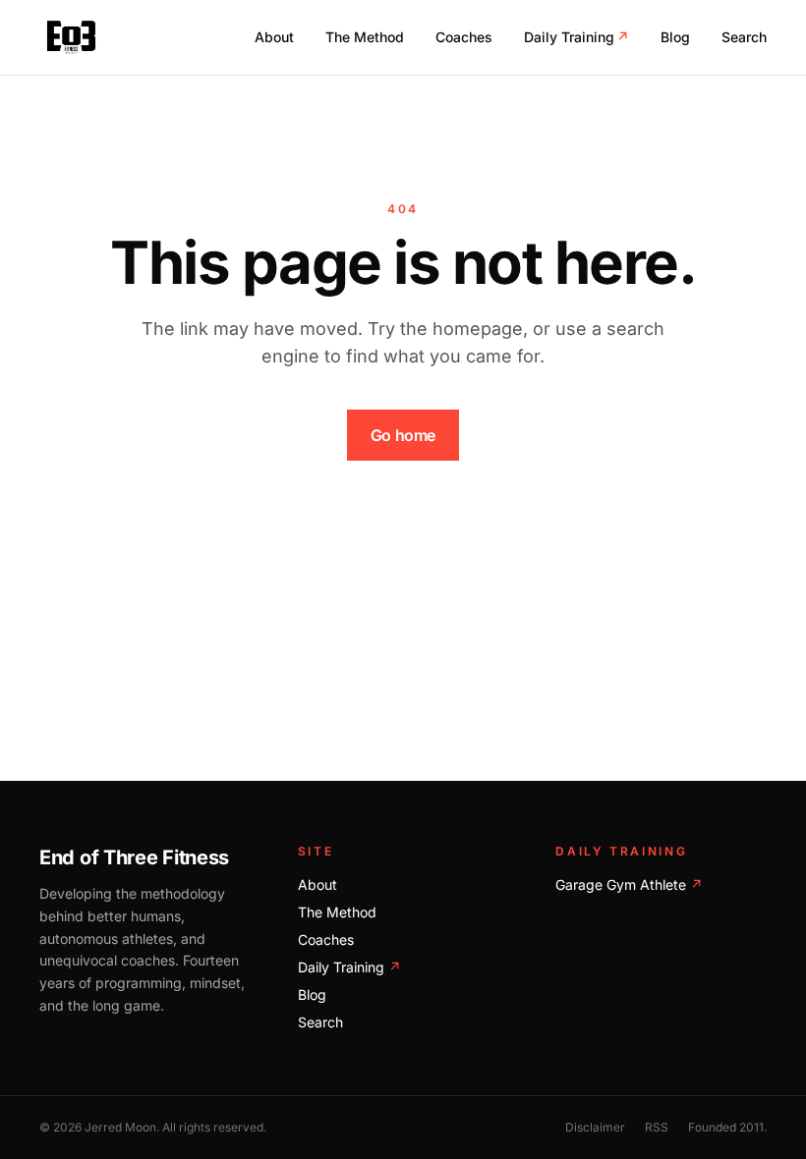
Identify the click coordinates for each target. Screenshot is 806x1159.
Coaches (463, 36)
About (274, 36)
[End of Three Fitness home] (71, 37)
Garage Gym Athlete (629, 884)
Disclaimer (595, 1127)
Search (744, 36)
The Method (364, 36)
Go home (403, 435)
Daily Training (576, 36)
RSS (656, 1127)
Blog (675, 36)
